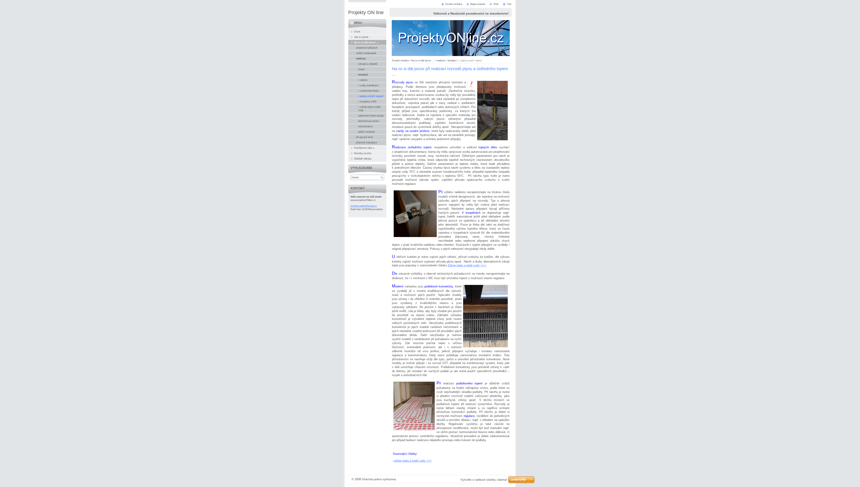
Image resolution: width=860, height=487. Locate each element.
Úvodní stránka (400, 60)
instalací (452, 60)
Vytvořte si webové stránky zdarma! (483, 479)
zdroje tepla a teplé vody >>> (413, 460)
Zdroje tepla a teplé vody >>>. (467, 265)
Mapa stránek (477, 4)
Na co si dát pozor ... (422, 60)
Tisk (509, 4)
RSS (496, 4)
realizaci (440, 60)
